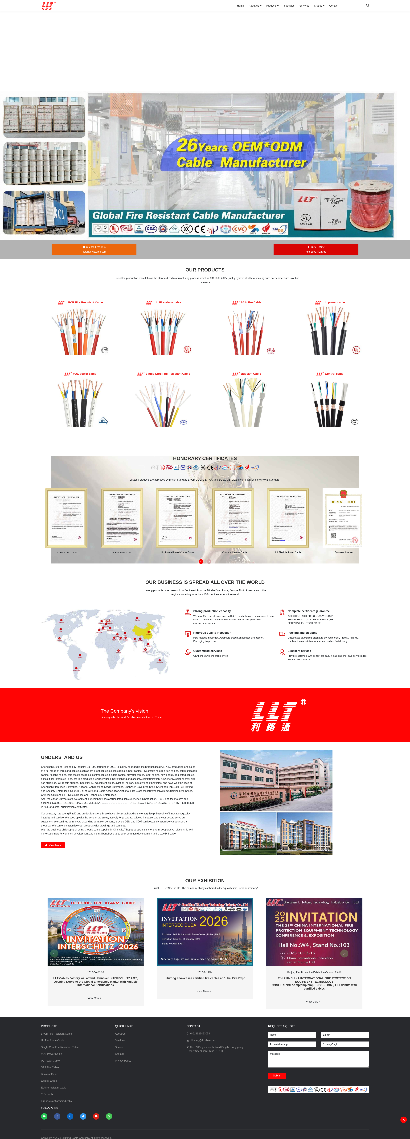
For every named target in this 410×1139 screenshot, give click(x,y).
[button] (16, 143)
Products (271, 5)
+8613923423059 (200, 933)
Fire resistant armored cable (57, 1000)
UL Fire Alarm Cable (52, 940)
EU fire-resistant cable (53, 987)
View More (54, 745)
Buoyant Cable (49, 973)
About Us (254, 5)
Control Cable (49, 980)
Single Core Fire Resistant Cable (60, 946)
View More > (94, 897)
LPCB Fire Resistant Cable (56, 933)
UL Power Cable (50, 960)
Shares (318, 5)
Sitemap (119, 953)
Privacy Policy (123, 960)
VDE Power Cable (51, 953)
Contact (333, 5)
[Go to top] (403, 1120)
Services (304, 5)
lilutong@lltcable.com (203, 940)
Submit (277, 975)
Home (240, 5)
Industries (289, 5)
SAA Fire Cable (50, 967)
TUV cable (47, 994)
